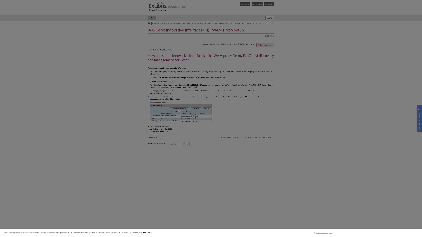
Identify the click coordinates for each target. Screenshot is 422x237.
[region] (211, 233)
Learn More (147, 232)
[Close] (418, 233)
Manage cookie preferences (324, 233)
